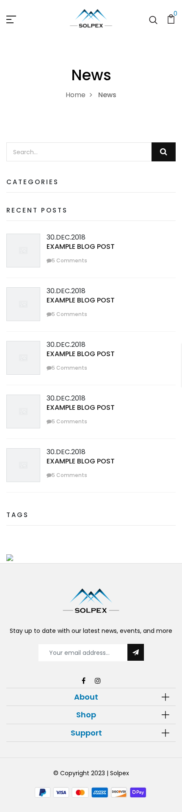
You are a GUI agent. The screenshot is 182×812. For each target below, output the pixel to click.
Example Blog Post (81, 246)
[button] (91, 697)
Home (75, 95)
